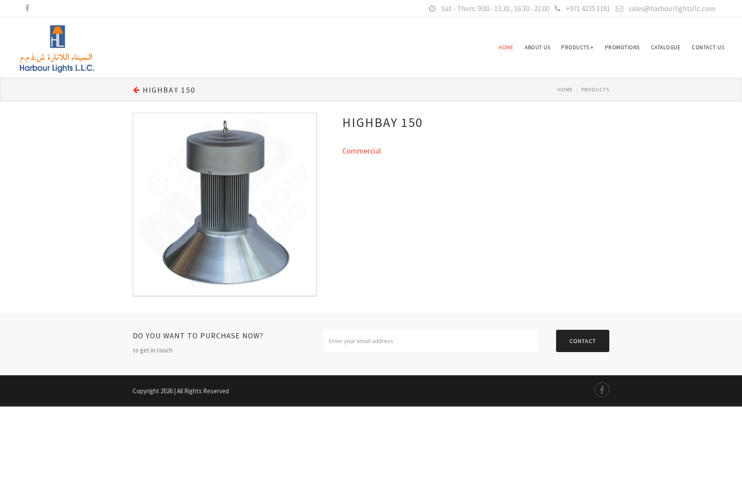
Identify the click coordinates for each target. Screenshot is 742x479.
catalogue (666, 47)
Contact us (708, 47)
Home (506, 47)
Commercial (361, 151)
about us (537, 47)
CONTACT (582, 341)
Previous (141, 196)
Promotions (622, 47)
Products (577, 47)
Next (307, 196)
